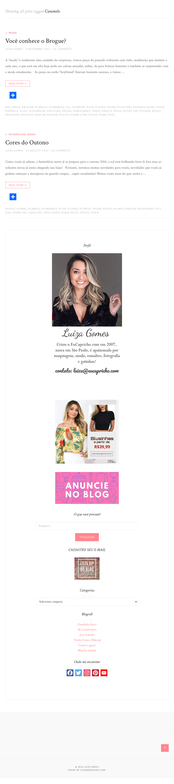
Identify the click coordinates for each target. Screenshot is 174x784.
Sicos (86, 212)
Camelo (35, 208)
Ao (9, 107)
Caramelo (58, 107)
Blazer (29, 107)
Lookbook (38, 110)
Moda (13, 32)
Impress (12, 110)
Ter (84, 114)
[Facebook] (70, 672)
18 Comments (60, 150)
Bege (17, 107)
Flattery (125, 107)
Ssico (65, 114)
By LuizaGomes (87, 630)
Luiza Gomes (14, 48)
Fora (98, 208)
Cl (69, 107)
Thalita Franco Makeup (87, 640)
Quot (157, 110)
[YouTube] (104, 672)
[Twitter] (78, 672)
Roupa (53, 114)
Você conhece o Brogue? (35, 41)
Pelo (118, 110)
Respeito (13, 114)
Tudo (94, 114)
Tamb (75, 114)
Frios (109, 208)
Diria (112, 107)
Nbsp (97, 110)
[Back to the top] (165, 748)
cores (101, 107)
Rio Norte (53, 212)
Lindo (120, 208)
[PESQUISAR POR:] (87, 526)
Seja (66, 212)
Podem (145, 110)
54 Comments (62, 48)
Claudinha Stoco (87, 624)
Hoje (161, 107)
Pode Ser (131, 110)
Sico (75, 212)
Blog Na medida (87, 650)
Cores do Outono (27, 142)
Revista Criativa (34, 114)
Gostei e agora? (87, 645)
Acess (11, 208)
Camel (22, 208)
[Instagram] (87, 672)
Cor (91, 107)
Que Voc (37, 212)
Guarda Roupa (145, 107)
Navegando (83, 110)
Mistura (54, 110)
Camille (42, 107)
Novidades (146, 208)
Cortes (86, 208)
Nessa (131, 208)
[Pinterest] (95, 672)
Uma (104, 114)
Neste (108, 110)
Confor (79, 107)
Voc (112, 114)
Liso (24, 110)
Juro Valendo (87, 635)
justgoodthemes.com (92, 770)
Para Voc (21, 212)
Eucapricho (17, 134)
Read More (16, 83)
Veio (96, 212)
